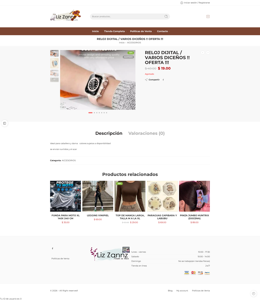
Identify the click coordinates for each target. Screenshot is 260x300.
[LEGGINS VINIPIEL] (97, 196)
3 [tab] (96, 115)
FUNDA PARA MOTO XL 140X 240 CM (66, 217)
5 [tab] (101, 115)
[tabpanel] (97, 80)
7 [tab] (106, 115)
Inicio (95, 31)
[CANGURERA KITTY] (203, 53)
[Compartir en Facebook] (163, 80)
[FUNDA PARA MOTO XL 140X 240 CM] (65, 196)
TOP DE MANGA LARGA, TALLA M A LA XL (130, 217)
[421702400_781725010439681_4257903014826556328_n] (97, 80)
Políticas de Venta (141, 31)
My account (182, 290)
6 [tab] (104, 115)
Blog (170, 290)
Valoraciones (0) (146, 133)
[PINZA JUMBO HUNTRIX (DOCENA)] (194, 196)
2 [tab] (94, 115)
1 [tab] (90, 115)
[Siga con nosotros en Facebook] (52, 248)
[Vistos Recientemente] (254, 294)
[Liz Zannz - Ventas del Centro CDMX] (65, 16)
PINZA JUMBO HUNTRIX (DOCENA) (194, 217)
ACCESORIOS (134, 42)
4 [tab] (99, 115)
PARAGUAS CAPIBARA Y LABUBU (162, 217)
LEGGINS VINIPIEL (98, 215)
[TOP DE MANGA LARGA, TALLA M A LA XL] (130, 196)
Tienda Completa (114, 31)
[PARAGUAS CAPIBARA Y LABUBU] (162, 196)
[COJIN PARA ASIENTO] (208, 53)
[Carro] (208, 16)
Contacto (162, 31)
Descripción (108, 133)
